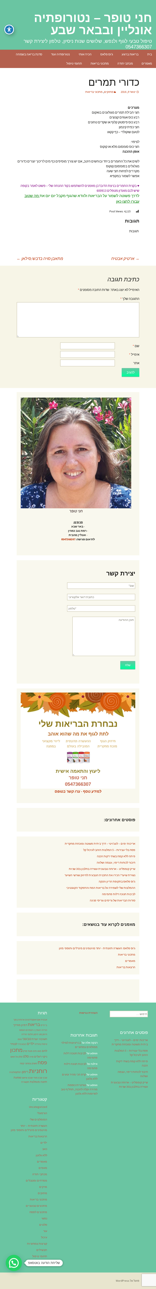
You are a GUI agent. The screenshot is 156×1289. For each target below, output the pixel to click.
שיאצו (24, 1077)
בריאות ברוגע (130, 54)
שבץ (45, 1077)
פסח (42, 1062)
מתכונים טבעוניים (36, 1206)
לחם (44, 1051)
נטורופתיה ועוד (60, 54)
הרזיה (44, 1030)
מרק (25, 1051)
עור (45, 1231)
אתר (136, 363)
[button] (14, 1263)
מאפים (43, 1168)
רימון (25, 1072)
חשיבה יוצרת (39, 1039)
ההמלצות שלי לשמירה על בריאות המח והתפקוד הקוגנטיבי (100, 888)
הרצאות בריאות (126, 967)
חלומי (30, 1034)
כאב (44, 1149)
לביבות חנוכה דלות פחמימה (118, 894)
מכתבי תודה (125, 63)
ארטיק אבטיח (125, 258)
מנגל (30, 1051)
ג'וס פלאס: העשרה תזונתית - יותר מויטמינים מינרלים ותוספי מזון (97, 948)
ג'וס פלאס (106, 54)
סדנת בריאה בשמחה (29, 54)
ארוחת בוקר (19, 1019)
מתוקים (108, 92)
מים (35, 1051)
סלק (20, 1057)
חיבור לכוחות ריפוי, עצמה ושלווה (116, 862)
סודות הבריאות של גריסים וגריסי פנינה (112, 900)
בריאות (34, 1024)
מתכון (16, 1050)
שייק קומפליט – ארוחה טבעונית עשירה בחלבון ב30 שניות (102, 869)
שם (136, 346)
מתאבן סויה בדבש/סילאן (40, 258)
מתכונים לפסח (38, 1212)
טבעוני (26, 1039)
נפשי (44, 1218)
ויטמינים (29, 1030)
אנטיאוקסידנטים (32, 1019)
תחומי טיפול (74, 63)
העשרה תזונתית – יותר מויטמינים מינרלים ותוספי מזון (29, 1128)
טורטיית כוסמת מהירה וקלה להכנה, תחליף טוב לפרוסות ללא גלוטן (79, 1089)
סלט (26, 1056)
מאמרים (147, 63)
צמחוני (28, 1063)
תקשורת (25, 1082)
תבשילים (41, 1250)
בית (149, 54)
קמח (22, 1063)
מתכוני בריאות (100, 63)
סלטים (43, 1225)
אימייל (134, 354)
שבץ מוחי (37, 1077)
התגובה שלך (129, 299)
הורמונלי (42, 1113)
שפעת (17, 1077)
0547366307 (68, 539)
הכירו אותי (85, 54)
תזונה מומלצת (38, 1082)
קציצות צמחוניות (37, 1243)
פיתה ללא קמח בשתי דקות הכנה (116, 856)
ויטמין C (37, 1030)
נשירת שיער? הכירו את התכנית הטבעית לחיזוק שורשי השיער (100, 875)
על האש (14, 1057)
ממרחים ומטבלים (36, 1180)
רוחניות (38, 1071)
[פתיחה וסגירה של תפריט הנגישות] (9, 29)
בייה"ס (44, 1025)
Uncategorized (38, 1107)
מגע (39, 1051)
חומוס (22, 1030)
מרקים (43, 1187)
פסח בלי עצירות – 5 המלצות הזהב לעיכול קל (109, 850)
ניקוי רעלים (40, 1056)
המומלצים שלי (38, 1119)
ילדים (30, 1044)
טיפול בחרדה (41, 1044)
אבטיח (44, 1019)
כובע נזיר (22, 1044)
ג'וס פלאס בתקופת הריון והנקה (117, 881)
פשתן (34, 1063)
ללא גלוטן (41, 1155)
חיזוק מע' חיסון (40, 1034)
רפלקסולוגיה (15, 1072)
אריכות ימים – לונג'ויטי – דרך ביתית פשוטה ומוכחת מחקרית (100, 843)
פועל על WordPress (127, 1280)
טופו (20, 1039)
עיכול (44, 1237)
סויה (31, 1057)
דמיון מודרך (20, 1025)
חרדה (24, 1034)
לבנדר (13, 1044)
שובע (30, 1077)
